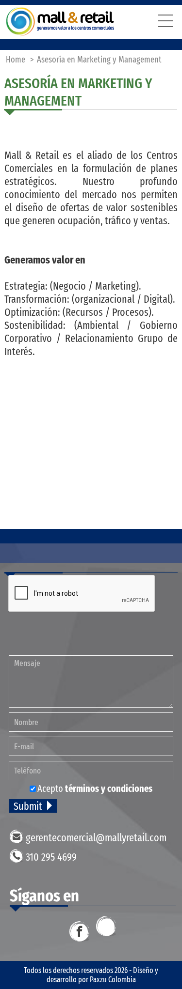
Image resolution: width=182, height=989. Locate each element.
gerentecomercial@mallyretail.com (96, 837)
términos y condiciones (108, 788)
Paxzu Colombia (113, 979)
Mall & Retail (60, 22)
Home (15, 59)
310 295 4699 (51, 857)
